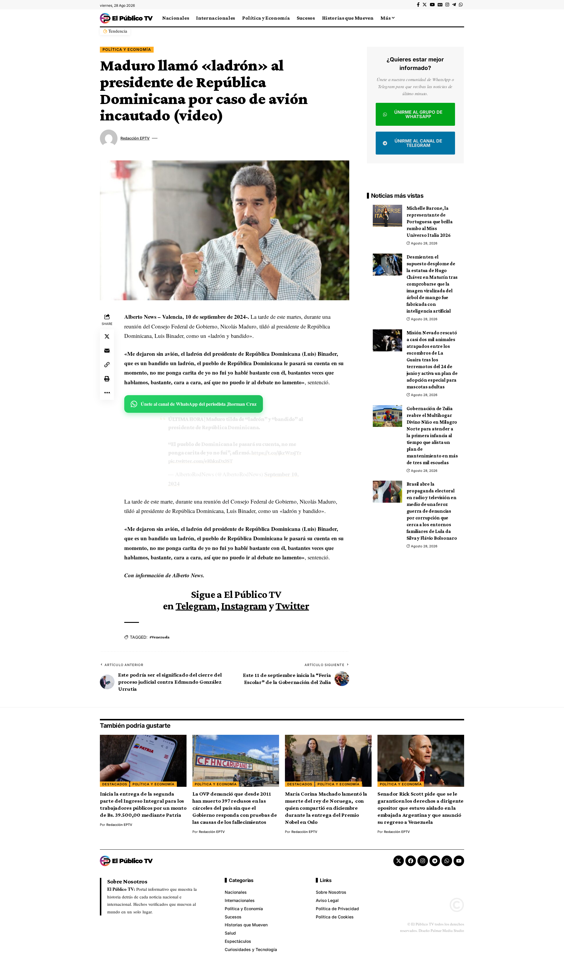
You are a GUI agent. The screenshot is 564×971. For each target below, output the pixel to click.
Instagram (244, 606)
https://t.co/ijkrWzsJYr (276, 453)
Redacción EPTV (135, 138)
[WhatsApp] (460, 5)
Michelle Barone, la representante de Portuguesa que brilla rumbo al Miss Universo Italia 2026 (430, 221)
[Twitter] (424, 5)
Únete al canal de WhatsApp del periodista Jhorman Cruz (198, 403)
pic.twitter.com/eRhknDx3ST (200, 461)
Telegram (196, 606)
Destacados (114, 784)
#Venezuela (159, 637)
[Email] (107, 351)
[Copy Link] (107, 365)
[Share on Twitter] (107, 337)
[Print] (107, 379)
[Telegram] (454, 5)
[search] (460, 18)
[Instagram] (447, 5)
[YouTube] (432, 5)
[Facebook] (418, 5)
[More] (107, 393)
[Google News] (440, 5)
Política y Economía (127, 49)
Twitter (292, 606)
